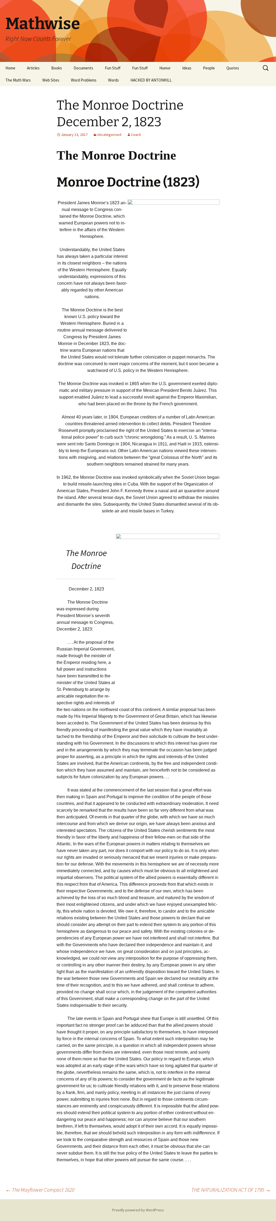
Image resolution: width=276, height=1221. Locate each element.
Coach (136, 134)
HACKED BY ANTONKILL (151, 80)
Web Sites (50, 80)
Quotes (232, 68)
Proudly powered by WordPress (138, 1210)
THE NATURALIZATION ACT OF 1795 (231, 1189)
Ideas (186, 68)
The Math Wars (18, 80)
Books (56, 68)
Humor (165, 68)
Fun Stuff (112, 68)
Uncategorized (109, 134)
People (209, 68)
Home (10, 68)
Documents (83, 68)
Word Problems (83, 80)
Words (113, 80)
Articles (33, 68)
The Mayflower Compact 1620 (39, 1189)
